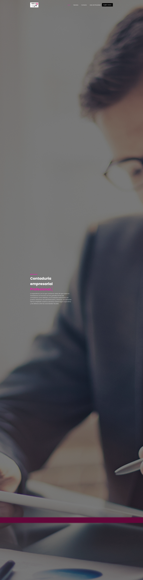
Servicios (75, 5)
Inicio (69, 5)
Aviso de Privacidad (95, 5)
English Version (107, 5)
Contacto (84, 5)
